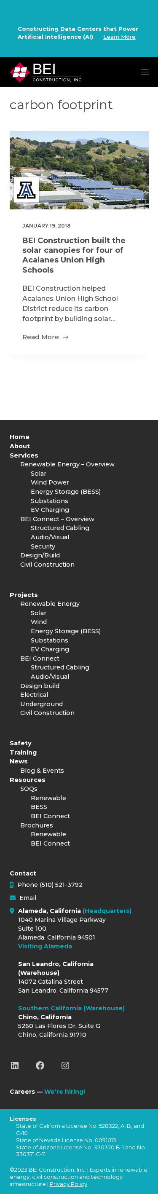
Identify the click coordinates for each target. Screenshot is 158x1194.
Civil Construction (47, 564)
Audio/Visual (50, 537)
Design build (39, 686)
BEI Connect (39, 658)
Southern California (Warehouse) (71, 1008)
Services (24, 455)
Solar (38, 473)
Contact (23, 873)
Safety (21, 743)
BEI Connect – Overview (57, 519)
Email (27, 898)
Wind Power (50, 482)
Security (43, 546)
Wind (39, 622)
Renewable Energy (50, 604)
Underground (41, 704)
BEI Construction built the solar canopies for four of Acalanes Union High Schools (74, 255)
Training (23, 752)
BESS (39, 807)
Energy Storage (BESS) (66, 491)
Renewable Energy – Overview (67, 464)
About (20, 446)
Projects (24, 595)
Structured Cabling (60, 528)
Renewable (48, 798)
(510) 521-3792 (61, 885)
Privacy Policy (68, 1184)
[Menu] (145, 72)
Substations (49, 501)
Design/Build (40, 555)
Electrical (34, 695)
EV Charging (50, 510)
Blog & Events (42, 770)
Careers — (47, 1091)
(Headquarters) (107, 911)
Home (19, 437)
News (19, 761)
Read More (43, 337)
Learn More (119, 36)
